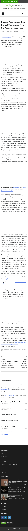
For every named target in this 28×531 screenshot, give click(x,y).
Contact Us (3, 461)
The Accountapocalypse (17, 349)
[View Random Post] (22, 13)
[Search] (25, 13)
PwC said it (16, 187)
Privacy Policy (4, 469)
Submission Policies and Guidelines (9, 464)
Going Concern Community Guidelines (9, 467)
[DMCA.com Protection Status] (7, 523)
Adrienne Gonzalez (12, 484)
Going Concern (19, 529)
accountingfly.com (9, 395)
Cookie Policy (4, 472)
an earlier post (6, 37)
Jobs (2, 453)
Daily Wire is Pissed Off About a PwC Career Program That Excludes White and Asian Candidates (17, 481)
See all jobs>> (5, 434)
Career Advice (4, 456)
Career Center (11, 346)
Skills (7, 349)
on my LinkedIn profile (10, 279)
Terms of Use (4, 459)
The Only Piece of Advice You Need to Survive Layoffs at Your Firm (16, 488)
